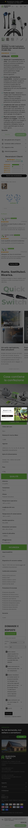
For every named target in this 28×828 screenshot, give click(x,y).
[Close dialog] (26, 408)
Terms (5, 418)
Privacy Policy (3, 418)
